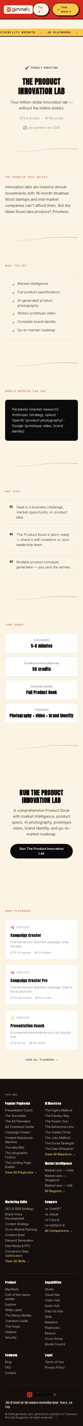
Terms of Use (54, 1362)
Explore (10, 1304)
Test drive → (66, 9)
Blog (8, 1362)
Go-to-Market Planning (21, 1229)
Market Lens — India (59, 1170)
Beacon (50, 1333)
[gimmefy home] (18, 9)
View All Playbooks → (21, 1172)
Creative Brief (14, 1235)
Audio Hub (52, 1305)
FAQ (8, 1367)
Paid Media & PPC (17, 1246)
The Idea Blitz (14, 1147)
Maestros (51, 1322)
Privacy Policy (55, 1367)
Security (11, 1337)
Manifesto (12, 1289)
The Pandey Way (57, 1116)
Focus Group (54, 1338)
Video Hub (52, 1300)
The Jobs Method (57, 1137)
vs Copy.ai (52, 1219)
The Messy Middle (18, 1315)
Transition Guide (16, 1321)
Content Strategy (17, 1224)
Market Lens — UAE (59, 1185)
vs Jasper (52, 1214)
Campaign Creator (18, 1132)
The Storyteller (15, 1116)
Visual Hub (52, 1294)
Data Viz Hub (54, 1311)
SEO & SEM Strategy (19, 1208)
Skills (48, 1316)
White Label (13, 1310)
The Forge (12, 1326)
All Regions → (55, 1191)
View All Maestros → (60, 1154)
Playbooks (52, 1327)
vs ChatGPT (53, 1208)
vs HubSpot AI (55, 1225)
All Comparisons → (59, 1230)
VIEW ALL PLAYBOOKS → (41, 1060)
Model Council (55, 1344)
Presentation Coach (19, 1110)
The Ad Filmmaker (17, 1121)
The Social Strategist (59, 1143)
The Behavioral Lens (59, 1127)
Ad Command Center (19, 1127)
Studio (49, 1289)
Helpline (11, 1332)
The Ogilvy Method (58, 1110)
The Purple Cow (56, 1121)
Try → (40, 9)
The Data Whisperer (59, 1148)
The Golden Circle (58, 1132)
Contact (10, 1373)
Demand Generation (19, 1240)
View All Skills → (17, 1261)
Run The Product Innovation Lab (42, 851)
